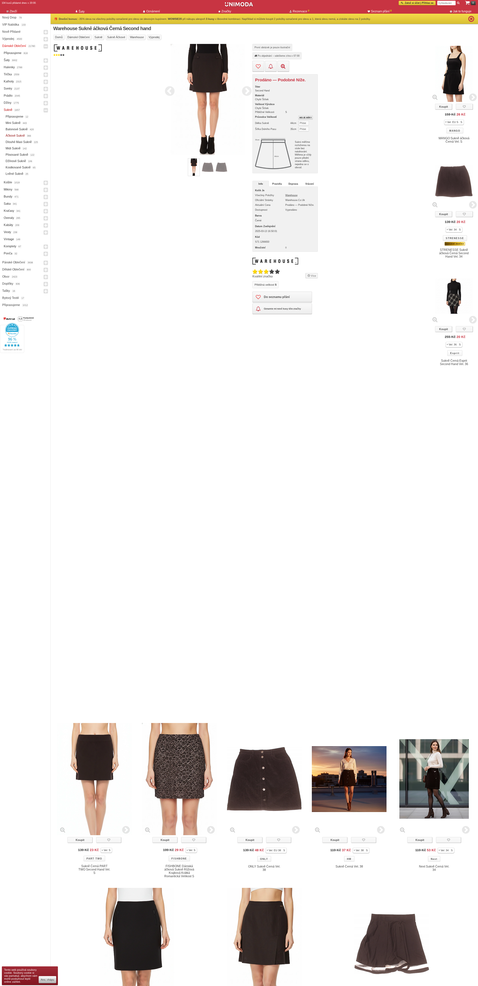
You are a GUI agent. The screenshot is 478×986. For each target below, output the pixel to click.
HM (349, 859)
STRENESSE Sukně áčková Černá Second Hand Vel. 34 (454, 253)
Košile (8, 182)
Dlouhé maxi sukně (19, 142)
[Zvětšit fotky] (435, 97)
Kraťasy (9, 210)
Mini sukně (13, 122)
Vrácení (309, 183)
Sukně (8, 109)
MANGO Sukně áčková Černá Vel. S (454, 140)
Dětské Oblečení (13, 269)
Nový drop (9, 17)
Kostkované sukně (18, 167)
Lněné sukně (14, 173)
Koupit (443, 106)
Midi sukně (13, 148)
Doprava (293, 183)
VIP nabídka (10, 24)
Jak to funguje (462, 11)
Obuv (5, 276)
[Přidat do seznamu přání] (258, 66)
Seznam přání (381, 11)
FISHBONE (179, 858)
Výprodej (8, 38)
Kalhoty (9, 81)
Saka (7, 203)
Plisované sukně (17, 154)
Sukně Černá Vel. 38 (349, 866)
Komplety (10, 246)
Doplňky (7, 283)
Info (260, 183)
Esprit (454, 353)
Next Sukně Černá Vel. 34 (434, 868)
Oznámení (153, 11)
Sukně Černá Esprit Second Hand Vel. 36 (454, 362)
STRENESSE (455, 238)
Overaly (9, 217)
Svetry (8, 88)
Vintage (9, 239)
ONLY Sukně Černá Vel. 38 (264, 868)
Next (246, 90)
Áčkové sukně (15, 135)
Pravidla (277, 183)
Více (313, 275)
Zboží (13, 11)
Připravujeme (12, 53)
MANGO (454, 130)
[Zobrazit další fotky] (473, 97)
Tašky (6, 290)
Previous (168, 90)
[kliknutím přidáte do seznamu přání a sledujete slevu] (464, 107)
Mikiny (8, 189)
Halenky (9, 67)
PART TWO (94, 858)
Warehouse (291, 195)
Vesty (7, 232)
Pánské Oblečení (13, 262)
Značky (226, 11)
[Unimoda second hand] (239, 5)
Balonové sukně (17, 129)
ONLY (264, 859)
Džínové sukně (16, 161)
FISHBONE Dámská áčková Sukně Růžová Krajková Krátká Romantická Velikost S (179, 871)
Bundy (8, 196)
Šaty (7, 60)
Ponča (8, 253)
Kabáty (8, 225)
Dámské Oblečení (14, 45)
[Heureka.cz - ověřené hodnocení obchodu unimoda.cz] (12, 351)
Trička (8, 74)
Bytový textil (10, 297)
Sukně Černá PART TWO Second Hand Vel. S (94, 869)
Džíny (7, 102)
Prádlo (8, 95)
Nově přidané (11, 31)
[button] (454, 122)
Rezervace (301, 11)
